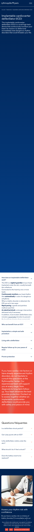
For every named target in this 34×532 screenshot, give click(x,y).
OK (6, 529)
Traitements (9, 9)
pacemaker (12, 317)
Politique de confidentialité (22, 529)
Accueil (3, 9)
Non (11, 529)
